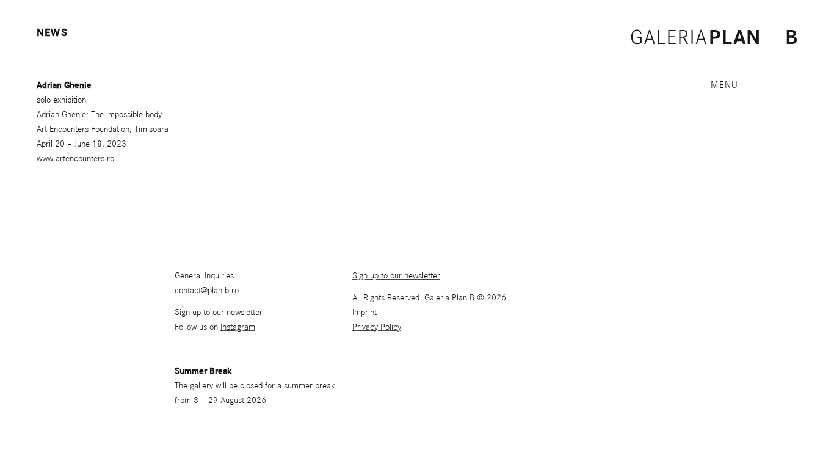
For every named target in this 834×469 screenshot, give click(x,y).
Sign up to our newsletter (396, 276)
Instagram (237, 327)
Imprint (364, 312)
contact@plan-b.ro (207, 290)
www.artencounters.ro (75, 159)
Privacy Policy (376, 327)
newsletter (245, 312)
